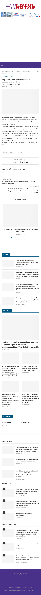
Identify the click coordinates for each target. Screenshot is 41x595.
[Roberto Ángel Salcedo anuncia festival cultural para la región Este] (30, 358)
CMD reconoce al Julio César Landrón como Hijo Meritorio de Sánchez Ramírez (27, 262)
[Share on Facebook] (20, 162)
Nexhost (35, 590)
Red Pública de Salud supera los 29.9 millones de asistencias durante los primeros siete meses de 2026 (27, 287)
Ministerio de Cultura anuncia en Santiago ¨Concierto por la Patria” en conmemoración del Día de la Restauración (20, 344)
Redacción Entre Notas (14, 84)
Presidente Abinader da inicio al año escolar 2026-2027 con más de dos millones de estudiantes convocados (27, 474)
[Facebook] (16, 573)
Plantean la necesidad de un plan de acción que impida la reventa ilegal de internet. (27, 491)
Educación (18, 587)
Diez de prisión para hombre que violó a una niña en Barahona (27, 460)
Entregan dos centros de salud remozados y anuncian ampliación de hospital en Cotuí (27, 300)
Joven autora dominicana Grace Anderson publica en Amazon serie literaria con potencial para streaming (30, 398)
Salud (11, 76)
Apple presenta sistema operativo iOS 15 (24, 514)
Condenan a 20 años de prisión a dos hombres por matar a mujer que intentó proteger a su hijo (27, 449)
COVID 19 (12, 152)
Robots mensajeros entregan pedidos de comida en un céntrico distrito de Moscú (27, 503)
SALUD (20, 152)
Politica (24, 587)
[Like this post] (17, 162)
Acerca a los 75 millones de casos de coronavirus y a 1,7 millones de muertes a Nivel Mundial (27, 558)
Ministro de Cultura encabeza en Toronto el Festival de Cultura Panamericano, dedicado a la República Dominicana (10, 399)
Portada (4, 71)
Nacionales (5, 76)
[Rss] (25, 573)
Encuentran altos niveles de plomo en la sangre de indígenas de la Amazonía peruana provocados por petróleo (27, 533)
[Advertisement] (20, 40)
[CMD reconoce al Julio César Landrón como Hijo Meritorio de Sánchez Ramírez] (8, 263)
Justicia (11, 587)
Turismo (30, 587)
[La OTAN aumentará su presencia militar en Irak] (8, 547)
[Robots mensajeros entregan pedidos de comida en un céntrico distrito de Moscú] (8, 505)
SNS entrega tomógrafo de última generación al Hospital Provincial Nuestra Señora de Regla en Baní (27, 274)
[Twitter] (20, 573)
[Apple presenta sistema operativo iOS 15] (8, 516)
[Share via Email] (27, 162)
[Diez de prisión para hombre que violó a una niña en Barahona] (8, 462)
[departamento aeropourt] (20, 13)
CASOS (5, 152)
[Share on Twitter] (22, 162)
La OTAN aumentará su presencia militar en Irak (27, 545)
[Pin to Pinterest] (24, 162)
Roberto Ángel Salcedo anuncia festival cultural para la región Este (30, 368)
